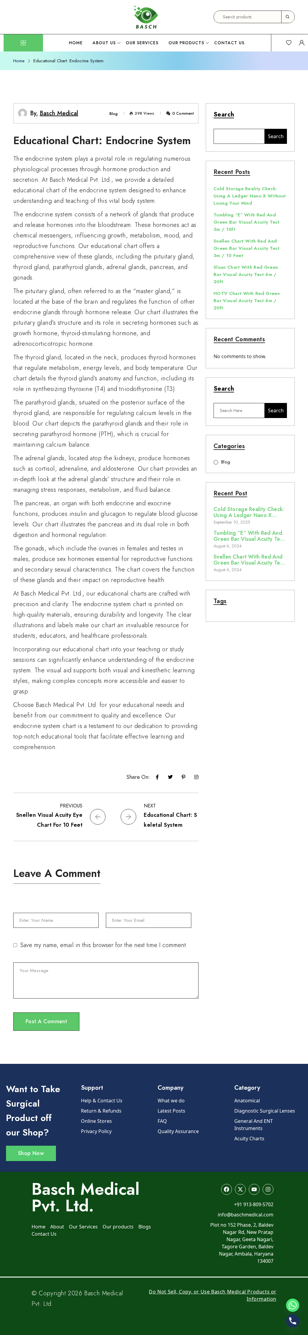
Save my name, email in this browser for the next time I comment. (103, 945)
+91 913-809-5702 (253, 1204)
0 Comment (183, 113)
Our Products (186, 43)
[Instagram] (268, 1189)
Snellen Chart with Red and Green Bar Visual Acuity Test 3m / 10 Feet (246, 248)
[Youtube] (254, 1189)
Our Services (142, 43)
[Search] (287, 17)
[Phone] (292, 1320)
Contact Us (229, 43)
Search (224, 115)
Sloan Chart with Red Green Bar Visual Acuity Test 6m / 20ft (246, 274)
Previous (71, 805)
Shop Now (31, 1153)
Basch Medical (59, 113)
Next (150, 805)
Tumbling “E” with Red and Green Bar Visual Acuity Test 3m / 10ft (246, 222)
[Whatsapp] (292, 1305)
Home (76, 43)
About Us (104, 43)
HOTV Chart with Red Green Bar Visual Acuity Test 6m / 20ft (247, 300)
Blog (113, 113)
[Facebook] (226, 1189)
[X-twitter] (240, 1189)
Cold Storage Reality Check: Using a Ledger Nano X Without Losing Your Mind (250, 195)
